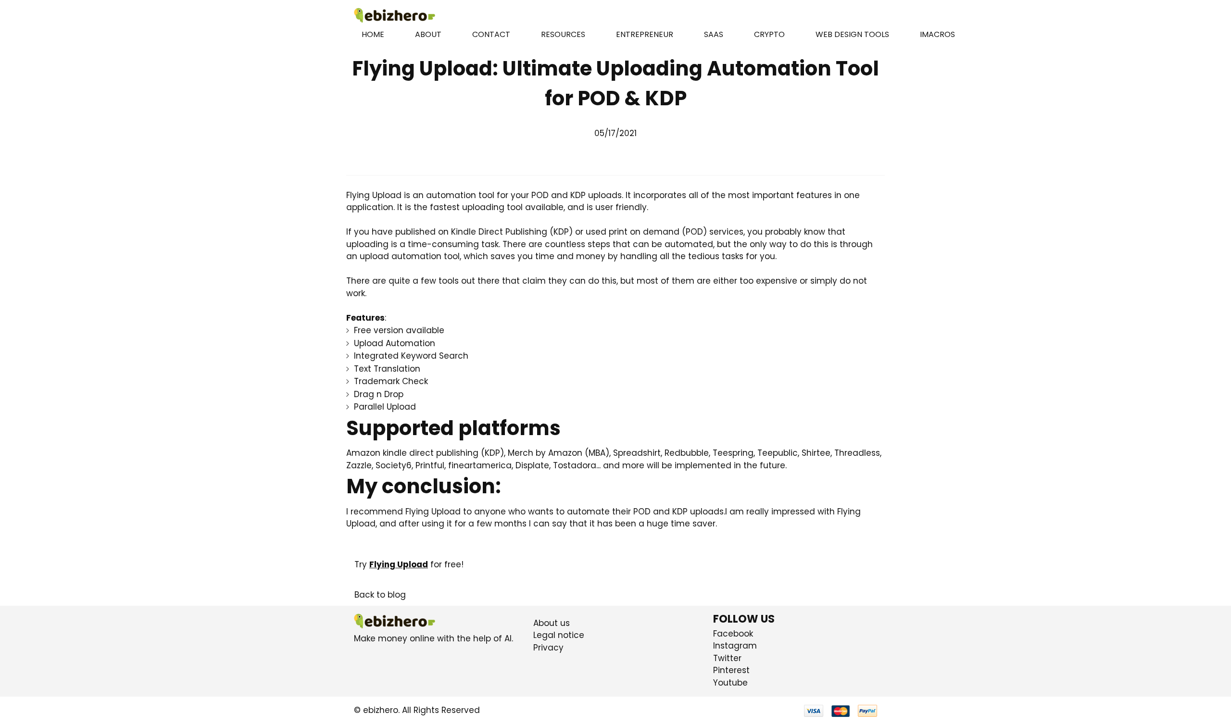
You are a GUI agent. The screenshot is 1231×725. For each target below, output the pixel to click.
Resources (563, 34)
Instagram (735, 645)
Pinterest (731, 670)
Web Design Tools (852, 34)
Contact (491, 34)
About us (551, 623)
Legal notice (558, 635)
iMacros (937, 34)
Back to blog (380, 594)
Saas (713, 34)
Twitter (727, 658)
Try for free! (409, 564)
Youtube (730, 682)
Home (373, 34)
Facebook (733, 633)
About (428, 34)
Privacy (548, 647)
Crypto (769, 34)
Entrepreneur (644, 34)
